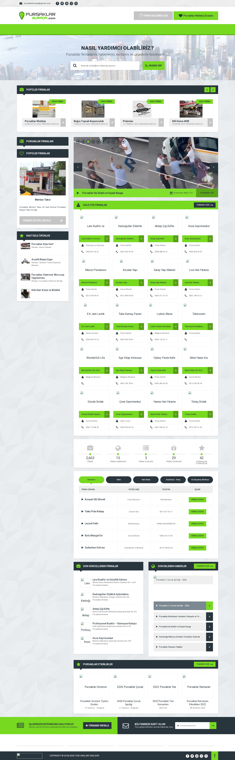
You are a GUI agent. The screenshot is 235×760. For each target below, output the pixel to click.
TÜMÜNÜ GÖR (202, 205)
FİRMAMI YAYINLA (99, 725)
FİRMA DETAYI (197, 500)
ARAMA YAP (155, 65)
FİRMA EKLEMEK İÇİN (156, 15)
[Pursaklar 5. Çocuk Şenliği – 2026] (183, 580)
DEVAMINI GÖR (207, 193)
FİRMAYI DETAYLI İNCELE (37, 220)
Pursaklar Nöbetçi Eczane (198, 15)
